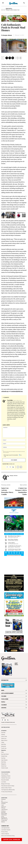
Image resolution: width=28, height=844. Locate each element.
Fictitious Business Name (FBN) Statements (4, 813)
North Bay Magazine (3, 763)
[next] (4, 10)
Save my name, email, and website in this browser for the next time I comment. (14, 452)
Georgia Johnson (7, 35)
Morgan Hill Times (5, 783)
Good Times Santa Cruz (4, 737)
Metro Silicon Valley (4, 741)
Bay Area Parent (5, 754)
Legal (2, 805)
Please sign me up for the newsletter (11, 455)
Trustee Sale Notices (4, 821)
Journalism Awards (5, 829)
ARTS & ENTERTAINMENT (7, 693)
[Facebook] (6, 58)
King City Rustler (5, 780)
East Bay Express (3, 733)
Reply (8, 420)
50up (2, 752)
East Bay (3, 758)
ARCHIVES (16, 664)
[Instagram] (5, 720)
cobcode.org (4, 391)
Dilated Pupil (4, 756)
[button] (24, 3)
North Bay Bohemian (3, 745)
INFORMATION (4, 680)
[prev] (2, 10)
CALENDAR (4, 704)
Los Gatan (3, 781)
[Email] (17, 58)
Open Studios (4, 760)
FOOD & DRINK (4, 699)
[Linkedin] (12, 58)
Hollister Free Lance (5, 778)
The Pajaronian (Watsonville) (8, 789)
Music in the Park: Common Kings (15, 10)
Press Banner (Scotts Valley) (7, 785)
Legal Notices (4, 809)
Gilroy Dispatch (4, 774)
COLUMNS (3, 696)
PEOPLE (3, 702)
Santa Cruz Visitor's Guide (4, 767)
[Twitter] (9, 58)
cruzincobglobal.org (17, 391)
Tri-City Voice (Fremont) (6, 791)
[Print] (20, 58)
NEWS (2, 690)
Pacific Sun (3, 748)
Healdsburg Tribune (5, 776)
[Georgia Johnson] (6, 477)
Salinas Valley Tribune (6, 787)
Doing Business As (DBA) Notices (4, 818)
